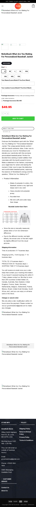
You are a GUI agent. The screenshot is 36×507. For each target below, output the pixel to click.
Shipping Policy (24, 429)
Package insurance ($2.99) (12, 100)
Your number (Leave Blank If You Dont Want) (16, 88)
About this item (8, 128)
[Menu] (2, 6)
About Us (4, 491)
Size (3, 67)
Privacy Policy (24, 437)
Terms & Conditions (26, 440)
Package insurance (7, 95)
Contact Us (5, 488)
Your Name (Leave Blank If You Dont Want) (15, 80)
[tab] (18, 128)
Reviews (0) (6, 131)
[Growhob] (18, 6)
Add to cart (18, 118)
